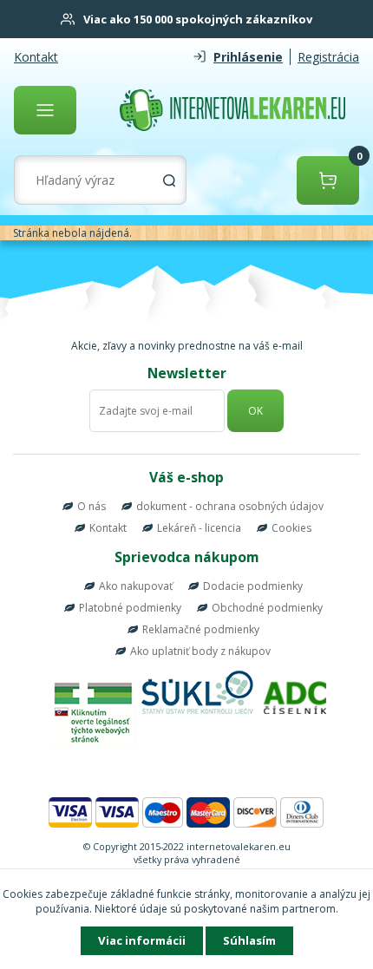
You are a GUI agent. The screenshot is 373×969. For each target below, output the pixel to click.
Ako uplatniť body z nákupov (200, 651)
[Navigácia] (45, 110)
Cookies (291, 528)
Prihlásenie (248, 57)
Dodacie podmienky (253, 586)
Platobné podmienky (130, 607)
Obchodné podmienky (267, 607)
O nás (91, 506)
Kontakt (36, 57)
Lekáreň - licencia (199, 528)
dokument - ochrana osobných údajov (230, 506)
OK (255, 410)
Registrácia (328, 57)
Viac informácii (142, 940)
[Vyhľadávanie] (169, 180)
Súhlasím (249, 940)
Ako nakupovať (136, 586)
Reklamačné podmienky (200, 629)
